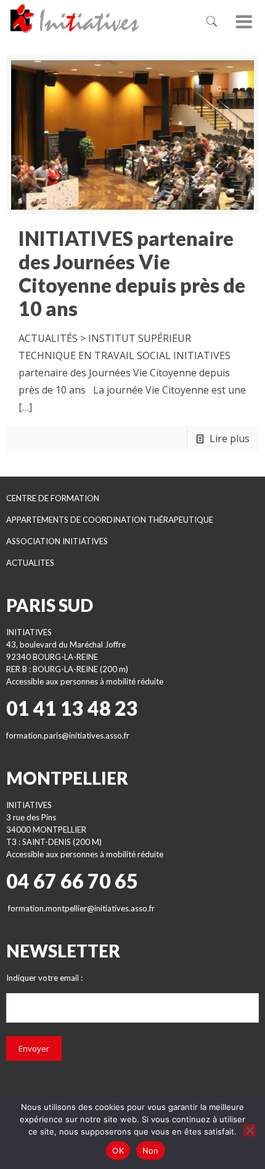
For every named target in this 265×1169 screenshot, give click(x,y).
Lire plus (230, 438)
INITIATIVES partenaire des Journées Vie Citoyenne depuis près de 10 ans (131, 273)
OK (118, 1150)
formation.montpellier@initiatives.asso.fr (81, 908)
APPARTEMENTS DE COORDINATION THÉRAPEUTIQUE (109, 520)
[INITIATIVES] (93, 18)
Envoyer (33, 1048)
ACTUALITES (30, 563)
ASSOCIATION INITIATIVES (57, 541)
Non (150, 1150)
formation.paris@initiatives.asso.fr (67, 735)
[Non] (249, 1130)
